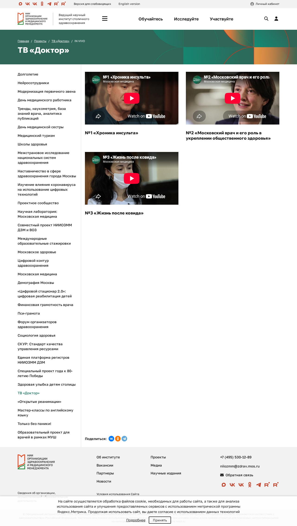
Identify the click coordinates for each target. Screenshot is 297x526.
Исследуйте (186, 18)
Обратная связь (239, 475)
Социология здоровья (36, 335)
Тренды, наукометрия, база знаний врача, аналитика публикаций (42, 113)
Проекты (40, 41)
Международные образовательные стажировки (44, 240)
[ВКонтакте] (111, 438)
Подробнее (135, 520)
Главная (23, 41)
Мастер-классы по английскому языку (45, 412)
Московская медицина (37, 274)
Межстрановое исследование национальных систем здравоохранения (43, 157)
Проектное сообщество (38, 203)
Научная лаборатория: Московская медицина (37, 213)
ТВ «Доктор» (60, 41)
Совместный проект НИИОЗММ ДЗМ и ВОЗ (45, 227)
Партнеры (105, 473)
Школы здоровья (32, 144)
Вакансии (105, 465)
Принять (160, 520)
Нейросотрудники (33, 83)
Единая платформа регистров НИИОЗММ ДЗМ (43, 359)
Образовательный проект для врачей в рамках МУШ (44, 434)
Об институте (108, 457)
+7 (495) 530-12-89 (236, 457)
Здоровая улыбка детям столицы (47, 384)
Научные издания (166, 473)
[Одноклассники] (118, 438)
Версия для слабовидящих (92, 4)
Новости (104, 481)
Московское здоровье (37, 252)
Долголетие (28, 74)
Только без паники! (34, 423)
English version (129, 4)
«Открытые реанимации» (39, 401)
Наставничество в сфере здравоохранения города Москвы (47, 173)
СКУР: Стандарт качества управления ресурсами (40, 346)
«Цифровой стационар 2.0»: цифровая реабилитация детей (45, 293)
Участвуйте (221, 18)
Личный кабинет (267, 4)
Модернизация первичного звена (47, 91)
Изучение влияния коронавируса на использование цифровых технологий (47, 189)
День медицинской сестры (41, 127)
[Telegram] (124, 438)
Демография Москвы (36, 282)
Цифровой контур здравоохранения (33, 262)
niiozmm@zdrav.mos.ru (240, 466)
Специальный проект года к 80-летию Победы (45, 373)
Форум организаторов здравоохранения (37, 324)
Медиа (156, 465)
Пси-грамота (29, 313)
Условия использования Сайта (118, 494)
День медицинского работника (44, 100)
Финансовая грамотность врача (45, 304)
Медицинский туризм (36, 135)
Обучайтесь (151, 18)
